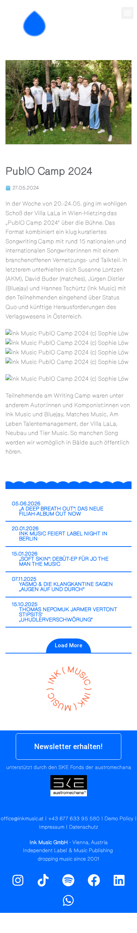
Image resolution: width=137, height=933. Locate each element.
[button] (127, 13)
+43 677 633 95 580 (74, 818)
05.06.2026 (26, 503)
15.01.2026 (25, 553)
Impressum (51, 827)
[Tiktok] (43, 880)
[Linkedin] (119, 880)
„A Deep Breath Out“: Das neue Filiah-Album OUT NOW (61, 511)
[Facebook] (94, 880)
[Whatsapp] (68, 900)
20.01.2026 (25, 528)
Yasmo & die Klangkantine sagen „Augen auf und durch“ (66, 587)
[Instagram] (111, 39)
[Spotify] (127, 39)
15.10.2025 (25, 604)
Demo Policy (118, 818)
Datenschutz (83, 827)
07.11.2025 (24, 579)
